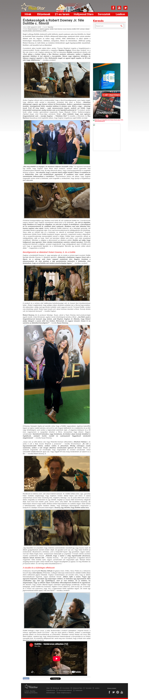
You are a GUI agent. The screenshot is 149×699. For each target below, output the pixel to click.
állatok (87, 29)
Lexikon (120, 14)
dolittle (52, 29)
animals (82, 29)
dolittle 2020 (75, 29)
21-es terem (62, 14)
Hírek (28, 14)
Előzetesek (43, 14)
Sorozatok (104, 14)
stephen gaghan (44, 29)
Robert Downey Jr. (33, 29)
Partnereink (78, 690)
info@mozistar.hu (66, 693)
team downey (58, 29)
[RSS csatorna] (107, 8)
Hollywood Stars (83, 14)
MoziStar (50, 27)
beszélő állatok (27, 31)
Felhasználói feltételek (65, 690)
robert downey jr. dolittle (39, 31)
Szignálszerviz (50, 690)
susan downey (67, 29)
